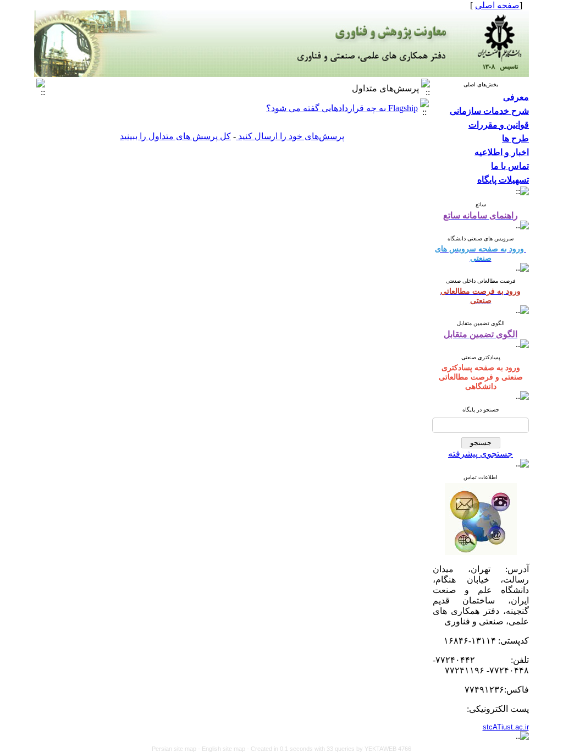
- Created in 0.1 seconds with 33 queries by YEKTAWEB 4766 (329, 748)
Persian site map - (177, 748)
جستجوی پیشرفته (480, 453)
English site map (224, 748)
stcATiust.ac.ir (506, 727)
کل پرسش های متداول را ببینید (175, 136)
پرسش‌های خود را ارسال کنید (290, 136)
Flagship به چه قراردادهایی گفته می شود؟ (342, 108)
